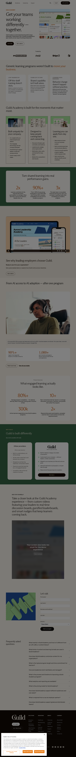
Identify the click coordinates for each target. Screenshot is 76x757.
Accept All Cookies (39, 751)
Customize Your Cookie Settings (11, 752)
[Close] (44, 734)
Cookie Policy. (22, 747)
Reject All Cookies (27, 751)
